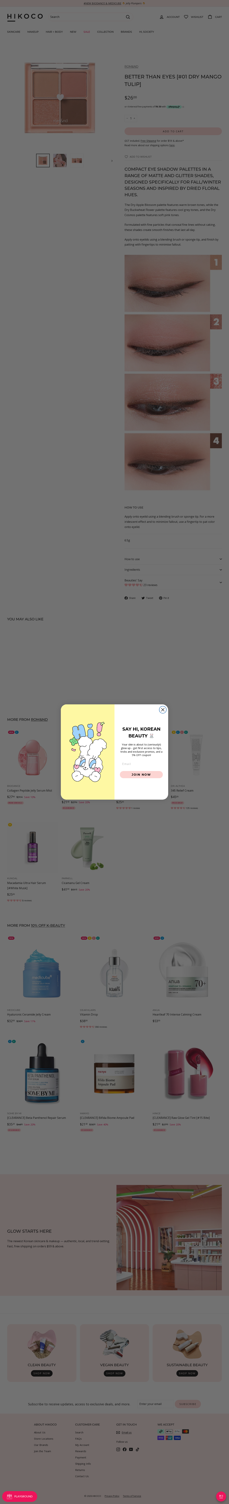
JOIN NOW (141, 774)
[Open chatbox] (221, 1496)
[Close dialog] (162, 709)
